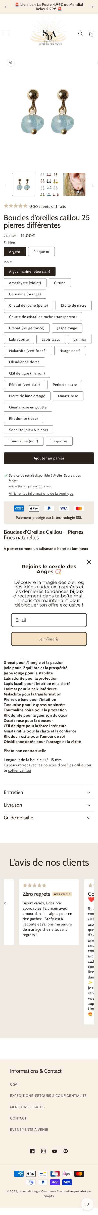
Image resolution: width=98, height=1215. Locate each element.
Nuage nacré (70, 350)
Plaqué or (41, 251)
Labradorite (19, 339)
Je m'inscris (49, 639)
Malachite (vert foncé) (28, 350)
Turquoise (59, 441)
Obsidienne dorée (24, 362)
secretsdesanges (30, 1191)
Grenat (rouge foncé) (26, 328)
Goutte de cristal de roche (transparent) (43, 316)
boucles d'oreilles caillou (64, 765)
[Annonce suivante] (92, 6)
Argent (15, 251)
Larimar (79, 339)
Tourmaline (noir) (23, 441)
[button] (6, 33)
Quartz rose (68, 396)
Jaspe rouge (67, 328)
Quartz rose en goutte (28, 407)
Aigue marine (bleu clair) (29, 271)
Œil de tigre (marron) (27, 373)
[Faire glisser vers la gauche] (5, 185)
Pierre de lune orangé (27, 396)
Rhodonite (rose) (23, 418)
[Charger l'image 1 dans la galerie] (23, 184)
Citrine (60, 283)
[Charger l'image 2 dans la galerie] (48, 184)
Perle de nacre (65, 384)
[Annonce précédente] (5, 6)
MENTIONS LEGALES (27, 1107)
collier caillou (19, 770)
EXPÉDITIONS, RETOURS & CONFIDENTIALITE (48, 1095)
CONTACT (18, 1118)
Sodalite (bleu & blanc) (28, 430)
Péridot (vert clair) (24, 384)
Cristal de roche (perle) (28, 305)
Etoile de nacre (73, 305)
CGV (13, 1084)
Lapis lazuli (51, 339)
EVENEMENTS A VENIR (29, 1129)
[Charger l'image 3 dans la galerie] (74, 184)
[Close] (89, 562)
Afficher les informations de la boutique (41, 493)
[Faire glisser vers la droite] (92, 185)
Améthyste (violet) (25, 283)
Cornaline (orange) (25, 294)
